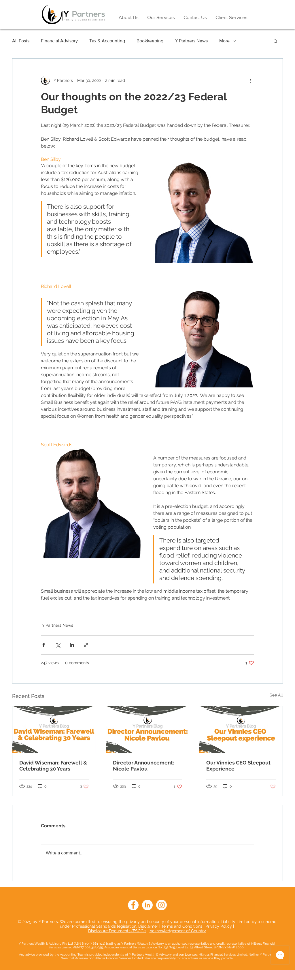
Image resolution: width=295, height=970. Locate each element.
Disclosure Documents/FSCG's (117, 930)
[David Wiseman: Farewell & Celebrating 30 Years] (54, 729)
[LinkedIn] (147, 905)
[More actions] (250, 80)
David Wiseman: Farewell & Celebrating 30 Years (53, 766)
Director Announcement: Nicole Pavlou (143, 766)
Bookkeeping (150, 40)
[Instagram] (161, 905)
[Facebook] (133, 905)
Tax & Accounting (107, 40)
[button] (275, 41)
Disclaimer (148, 926)
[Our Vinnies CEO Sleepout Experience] (241, 729)
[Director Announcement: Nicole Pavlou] (147, 729)
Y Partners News (191, 40)
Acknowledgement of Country (178, 930)
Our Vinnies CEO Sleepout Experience (238, 766)
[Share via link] (86, 645)
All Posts (20, 40)
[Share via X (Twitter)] (57, 645)
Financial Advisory (59, 40)
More (224, 40)
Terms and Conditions (181, 926)
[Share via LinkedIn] (72, 645)
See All (276, 695)
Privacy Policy (218, 926)
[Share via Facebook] (43, 645)
